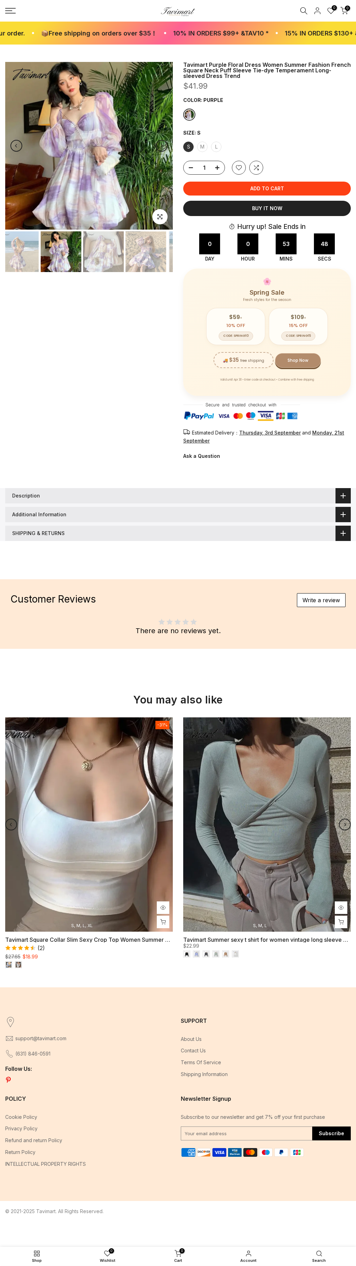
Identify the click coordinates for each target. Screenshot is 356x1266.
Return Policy (20, 1152)
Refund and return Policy (33, 1140)
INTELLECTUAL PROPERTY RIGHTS (45, 1164)
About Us (191, 1039)
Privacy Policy (21, 1128)
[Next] (162, 146)
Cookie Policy (21, 1117)
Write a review (321, 600)
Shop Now (298, 360)
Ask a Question (201, 456)
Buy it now (267, 208)
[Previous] (16, 146)
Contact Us (193, 1050)
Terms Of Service (201, 1062)
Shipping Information (204, 1074)
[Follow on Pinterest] (8, 1080)
